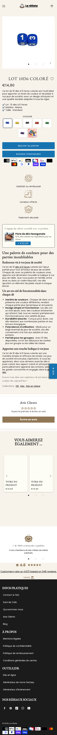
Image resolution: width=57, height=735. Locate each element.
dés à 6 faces (22, 266)
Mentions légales (12, 638)
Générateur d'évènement (16, 689)
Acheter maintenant (28, 154)
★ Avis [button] (53, 371)
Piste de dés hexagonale (30, 234)
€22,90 (23, 243)
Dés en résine (33, 386)
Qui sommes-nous (13, 609)
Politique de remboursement (18, 653)
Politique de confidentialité (17, 645)
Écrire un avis (28, 419)
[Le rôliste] (28, 6)
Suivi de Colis (10, 602)
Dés (22, 386)
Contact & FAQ (11, 594)
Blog (5, 624)
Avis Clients (9, 616)
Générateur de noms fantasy (18, 682)
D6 (17, 386)
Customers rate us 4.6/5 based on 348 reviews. (28, 571)
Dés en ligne (9, 675)
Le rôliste (13, 723)
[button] (28, 64)
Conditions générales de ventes (20, 660)
